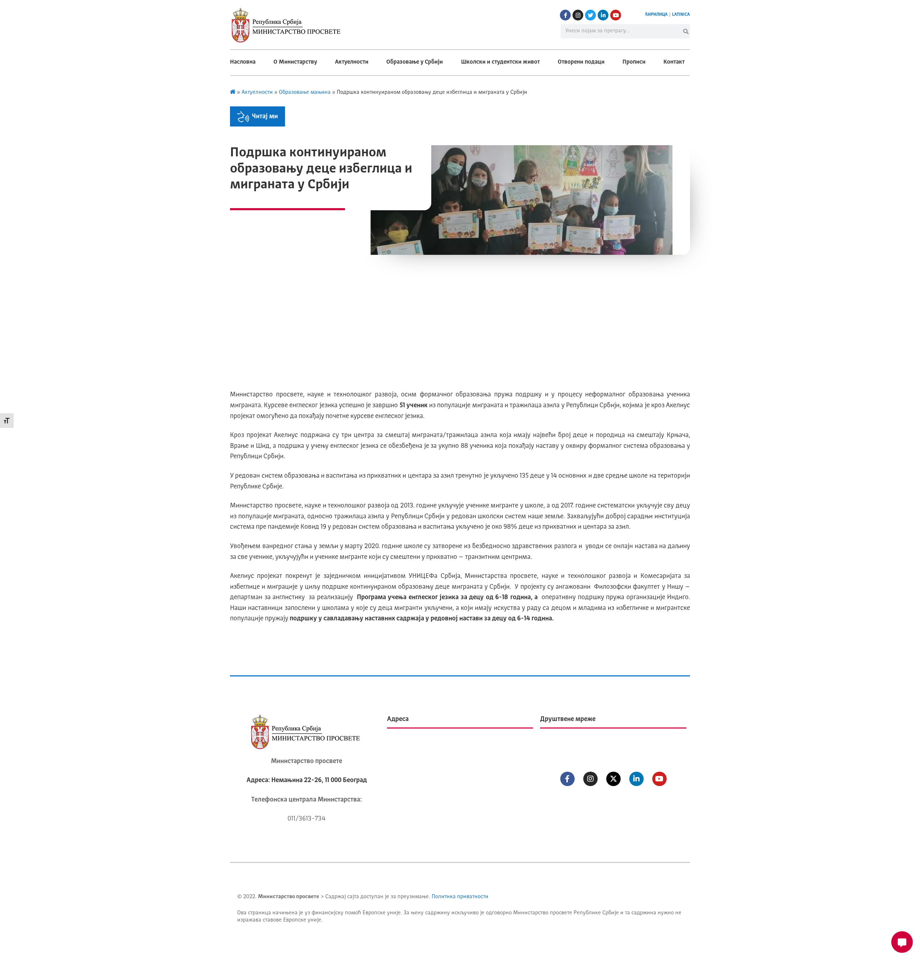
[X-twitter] (613, 779)
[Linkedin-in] (603, 15)
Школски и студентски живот (500, 62)
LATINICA (681, 15)
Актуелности (351, 62)
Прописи (633, 62)
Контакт (674, 62)
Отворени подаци (581, 62)
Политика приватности (460, 897)
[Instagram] (577, 15)
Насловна (243, 62)
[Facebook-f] (565, 15)
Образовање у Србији (414, 62)
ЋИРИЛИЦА (656, 15)
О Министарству (295, 62)
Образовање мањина (305, 92)
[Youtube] (615, 15)
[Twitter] (590, 15)
